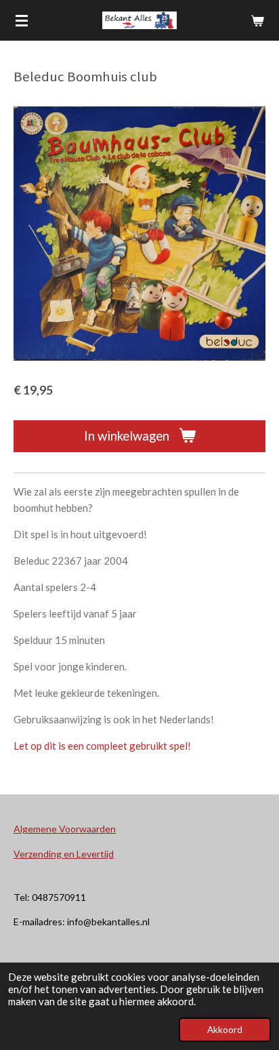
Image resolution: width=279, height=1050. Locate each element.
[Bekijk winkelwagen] (257, 20)
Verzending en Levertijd (64, 854)
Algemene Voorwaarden (65, 828)
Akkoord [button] (224, 1029)
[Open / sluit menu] (22, 20)
